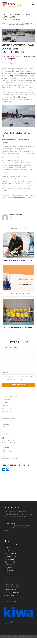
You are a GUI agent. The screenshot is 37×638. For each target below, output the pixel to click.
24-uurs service (7, 400)
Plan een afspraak (10, 523)
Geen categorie (13, 23)
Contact (8, 573)
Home (4, 23)
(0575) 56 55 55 (11, 589)
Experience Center (11, 545)
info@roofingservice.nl (14, 592)
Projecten (8, 568)
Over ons (8, 548)
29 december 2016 (28, 56)
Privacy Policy (10, 570)
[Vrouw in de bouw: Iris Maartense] (18, 245)
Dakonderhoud (7, 403)
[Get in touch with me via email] (11, 218)
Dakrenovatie (6, 411)
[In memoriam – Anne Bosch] (18, 278)
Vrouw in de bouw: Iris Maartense (19, 260)
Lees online (8, 535)
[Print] (12, 63)
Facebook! (16, 601)
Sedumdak (5, 405)
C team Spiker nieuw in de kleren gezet (19, 327)
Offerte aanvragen (8, 418)
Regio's (7, 551)
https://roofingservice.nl (14, 595)
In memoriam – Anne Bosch (19, 294)
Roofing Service (9, 56)
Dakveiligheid (6, 408)
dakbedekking (7, 76)
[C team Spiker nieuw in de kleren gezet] (18, 312)
